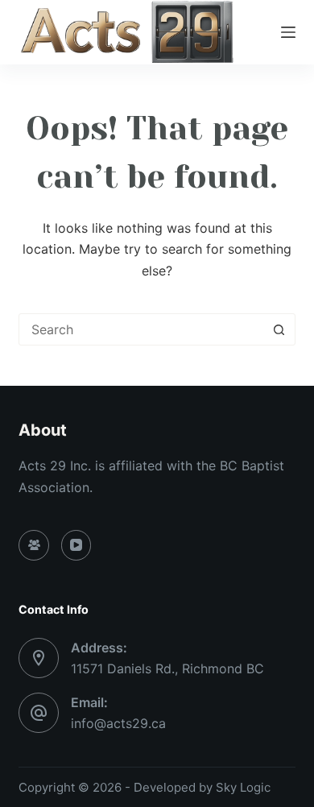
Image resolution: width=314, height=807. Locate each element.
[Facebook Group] (34, 545)
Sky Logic (243, 787)
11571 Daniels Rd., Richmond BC (167, 668)
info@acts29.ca (118, 723)
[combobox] (141, 329)
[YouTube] (76, 545)
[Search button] (279, 329)
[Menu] (288, 32)
